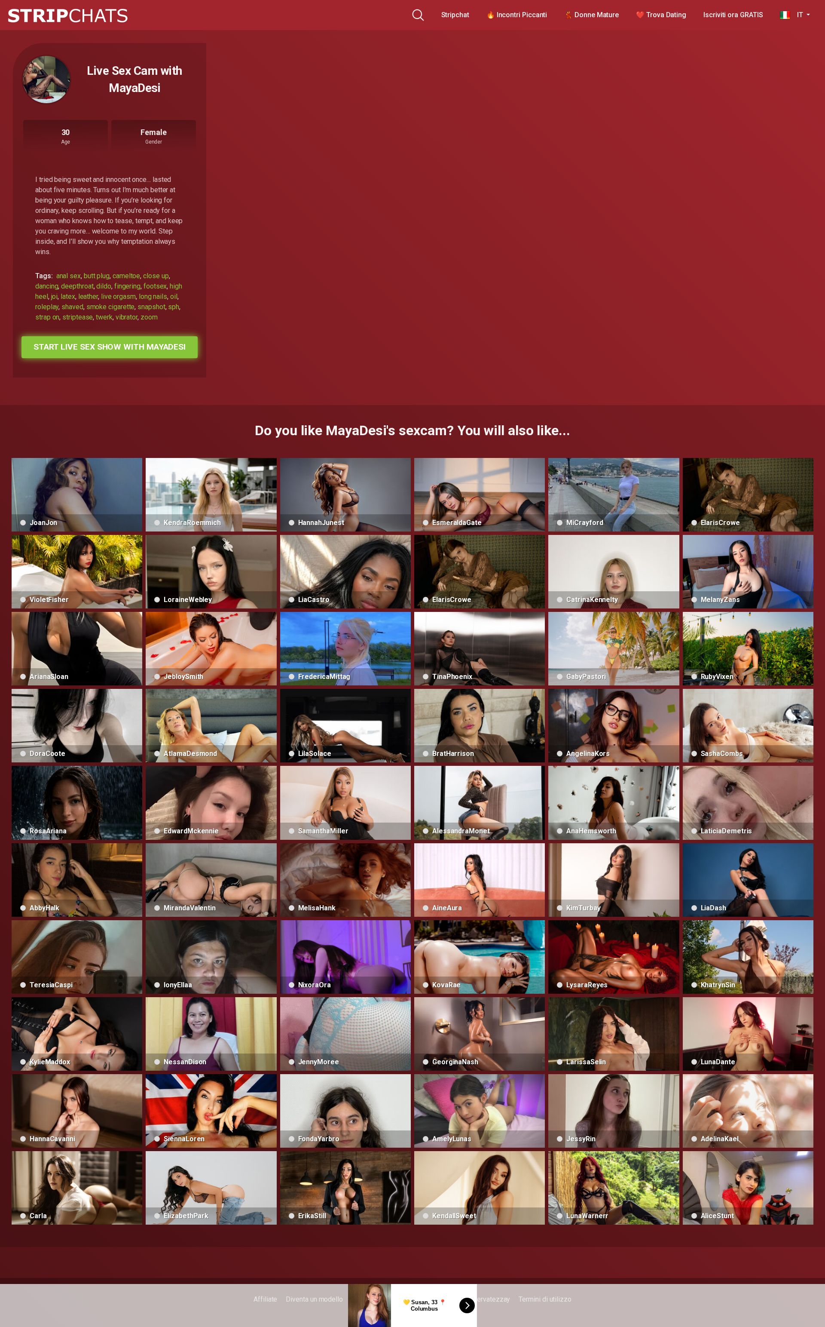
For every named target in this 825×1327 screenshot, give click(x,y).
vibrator (127, 317)
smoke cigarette (110, 307)
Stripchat (455, 15)
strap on (47, 317)
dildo (103, 286)
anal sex (68, 276)
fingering (127, 286)
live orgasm (118, 296)
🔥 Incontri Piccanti (516, 15)
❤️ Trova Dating (661, 15)
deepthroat (77, 286)
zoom (149, 317)
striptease (77, 317)
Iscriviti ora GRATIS (733, 15)
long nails (153, 296)
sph (173, 307)
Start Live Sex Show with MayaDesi (110, 347)
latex (68, 296)
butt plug (97, 276)
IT (797, 15)
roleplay (46, 307)
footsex (155, 286)
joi (54, 296)
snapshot (151, 307)
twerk (104, 317)
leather (88, 296)
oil (173, 296)
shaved (72, 307)
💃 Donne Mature (591, 15)
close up (155, 276)
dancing (46, 286)
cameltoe (126, 276)
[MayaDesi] (46, 79)
